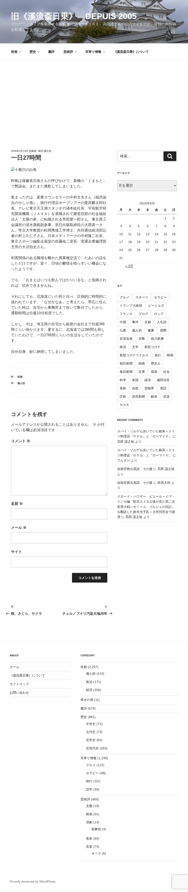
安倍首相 (126, 338)
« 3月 (129, 266)
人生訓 (161, 322)
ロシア (159, 314)
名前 (17, 504)
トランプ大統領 (131, 305)
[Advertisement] (94, 94)
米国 (135, 380)
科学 (123, 380)
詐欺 (123, 396)
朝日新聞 (126, 363)
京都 (147, 322)
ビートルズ (156, 305)
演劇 (89, 822)
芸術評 (68, 52)
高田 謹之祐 (44, 151)
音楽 (166, 396)
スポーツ (141, 297)
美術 (123, 388)
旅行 (158, 355)
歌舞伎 (96, 829)
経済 (147, 380)
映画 (170, 355)
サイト (16, 552)
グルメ (124, 297)
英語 (163, 388)
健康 (151, 330)
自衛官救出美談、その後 (134, 469)
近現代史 (92, 748)
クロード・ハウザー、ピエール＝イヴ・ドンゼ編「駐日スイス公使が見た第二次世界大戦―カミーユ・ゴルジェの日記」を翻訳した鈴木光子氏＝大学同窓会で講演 (146, 507)
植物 (141, 363)
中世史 (91, 724)
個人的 (21, 383)
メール (19, 528)
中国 (123, 322)
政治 (123, 347)
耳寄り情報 (93, 52)
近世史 (91, 740)
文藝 (89, 806)
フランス (126, 314)
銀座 (154, 396)
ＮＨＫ (124, 405)
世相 (14, 52)
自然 (135, 388)
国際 (163, 330)
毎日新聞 (126, 372)
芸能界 (149, 388)
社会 (166, 372)
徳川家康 (157, 338)
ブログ (143, 314)
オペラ (96, 853)
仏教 (123, 330)
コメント (20, 441)
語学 (89, 789)
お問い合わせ (19, 692)
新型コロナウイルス (134, 355)
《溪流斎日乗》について (131, 52)
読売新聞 (138, 396)
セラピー (160, 297)
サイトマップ (19, 684)
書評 (51, 52)
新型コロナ (152, 347)
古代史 (91, 732)
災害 (141, 372)
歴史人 (155, 363)
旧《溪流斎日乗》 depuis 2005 (74, 16)
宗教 (141, 338)
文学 (135, 347)
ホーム (14, 667)
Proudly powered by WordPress (32, 881)
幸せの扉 (86, 700)
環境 (154, 372)
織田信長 (163, 380)
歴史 (33, 52)
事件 (135, 322)
